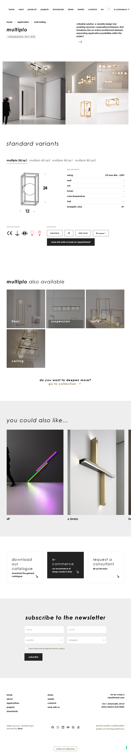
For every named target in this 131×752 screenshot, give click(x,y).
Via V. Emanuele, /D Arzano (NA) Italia (113, 705)
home (11, 9)
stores (71, 9)
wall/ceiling (40, 22)
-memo (100, 232)
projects (45, 9)
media (81, 9)
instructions (54, 233)
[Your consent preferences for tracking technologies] (126, 747)
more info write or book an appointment (70, 242)
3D (69, 233)
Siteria (20, 728)
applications (13, 703)
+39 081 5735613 (117, 695)
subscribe (33, 657)
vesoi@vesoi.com (116, 697)
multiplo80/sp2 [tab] (85, 160)
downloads (58, 9)
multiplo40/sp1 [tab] (62, 160)
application (23, 22)
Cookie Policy (117, 725)
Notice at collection (65, 749)
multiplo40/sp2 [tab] (39, 160)
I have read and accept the (47, 648)
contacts (92, 9)
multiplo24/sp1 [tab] (17, 160)
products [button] (32, 9)
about (10, 699)
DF (8, 519)
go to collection (62, 383)
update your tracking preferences (110, 729)
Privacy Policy (59, 648)
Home (9, 695)
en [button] (102, 9)
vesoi (21, 9)
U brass (73, 519)
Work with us (54, 707)
